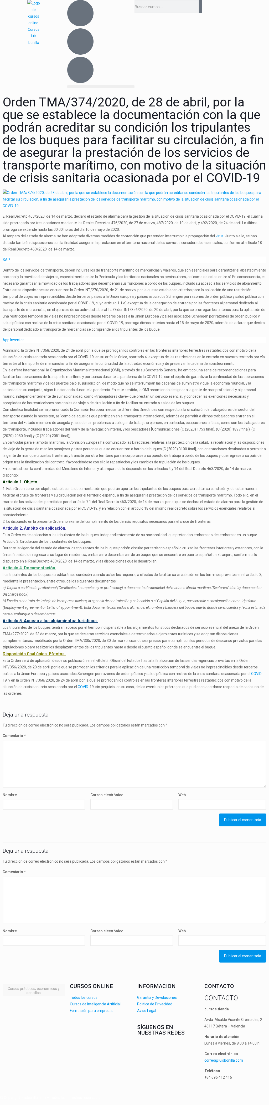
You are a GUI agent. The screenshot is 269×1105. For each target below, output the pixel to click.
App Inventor (13, 340)
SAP (6, 260)
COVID (256, 674)
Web (182, 795)
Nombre (10, 795)
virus (220, 236)
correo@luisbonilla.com (223, 1060)
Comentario (14, 736)
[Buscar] (200, 6)
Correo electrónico (106, 795)
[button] (100, 86)
